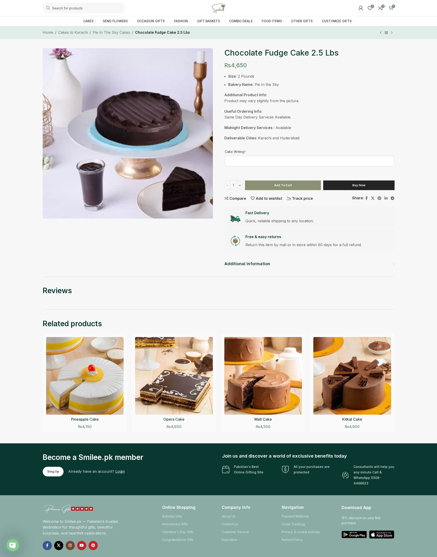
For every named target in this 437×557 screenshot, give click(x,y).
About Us (229, 516)
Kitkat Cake (352, 419)
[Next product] (392, 33)
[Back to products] (386, 33)
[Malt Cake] (263, 376)
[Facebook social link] (366, 198)
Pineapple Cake (85, 419)
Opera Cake (173, 419)
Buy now (358, 185)
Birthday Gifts (172, 516)
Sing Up (53, 471)
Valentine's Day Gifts (177, 532)
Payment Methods (295, 516)
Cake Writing (235, 152)
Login (120, 471)
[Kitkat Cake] (352, 376)
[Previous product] (381, 33)
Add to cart (283, 185)
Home (48, 32)
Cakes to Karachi (73, 32)
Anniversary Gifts (175, 524)
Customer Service (235, 532)
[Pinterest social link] (379, 198)
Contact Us (230, 524)
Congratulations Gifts (177, 540)
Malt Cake (263, 419)
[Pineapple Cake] (85, 376)
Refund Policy (292, 540)
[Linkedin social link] (386, 198)
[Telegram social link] (392, 198)
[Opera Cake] (174, 376)
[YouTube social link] (81, 545)
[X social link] (372, 198)
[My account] (360, 8)
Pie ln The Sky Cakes (111, 32)
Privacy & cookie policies (301, 532)
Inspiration (229, 540)
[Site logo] (218, 7)
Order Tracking (293, 524)
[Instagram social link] (70, 545)
